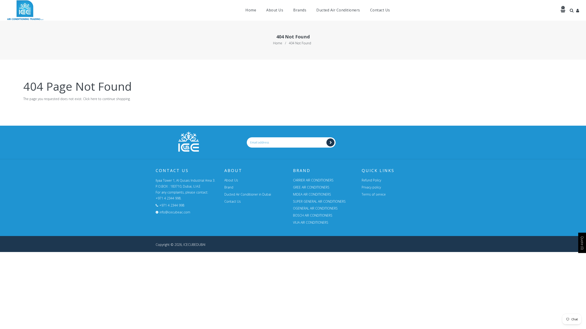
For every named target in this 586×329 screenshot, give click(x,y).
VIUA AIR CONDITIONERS (310, 222)
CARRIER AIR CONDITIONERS (313, 180)
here (94, 99)
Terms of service (374, 194)
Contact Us (232, 201)
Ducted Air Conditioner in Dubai (247, 194)
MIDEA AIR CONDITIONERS (312, 194)
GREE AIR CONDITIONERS (311, 187)
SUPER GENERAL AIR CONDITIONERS (319, 201)
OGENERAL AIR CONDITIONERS (315, 208)
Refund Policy (371, 180)
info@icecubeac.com (175, 212)
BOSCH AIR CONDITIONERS (312, 215)
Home (277, 43)
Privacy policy (371, 187)
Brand (228, 187)
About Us (231, 180)
